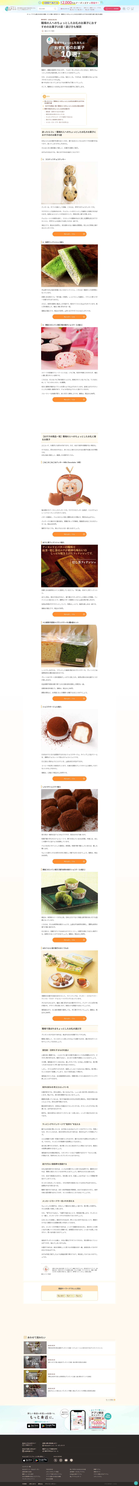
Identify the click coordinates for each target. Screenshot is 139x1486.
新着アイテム (97, 1469)
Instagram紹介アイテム (76, 1474)
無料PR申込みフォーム (51, 1451)
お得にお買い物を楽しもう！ (49, 1443)
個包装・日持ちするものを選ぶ (55, 112)
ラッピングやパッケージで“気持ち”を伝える (59, 117)
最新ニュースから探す (27, 1474)
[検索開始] (55, 9)
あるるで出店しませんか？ (29, 1449)
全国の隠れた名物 (26, 1471)
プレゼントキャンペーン (28, 1479)
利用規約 (24, 1484)
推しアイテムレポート (75, 1476)
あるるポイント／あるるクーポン (30, 1469)
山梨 (71, 7)
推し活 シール (81, 9)
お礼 (79, 1295)
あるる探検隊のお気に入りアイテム (31, 1476)
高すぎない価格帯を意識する (54, 120)
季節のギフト (97, 1471)
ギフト (71, 1295)
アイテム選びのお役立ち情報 (53, 1476)
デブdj (99, 7)
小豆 (74, 7)
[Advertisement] (69, 418)
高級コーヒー (93, 7)
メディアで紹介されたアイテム (54, 1474)
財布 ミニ (86, 7)
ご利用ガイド (28, 1445)
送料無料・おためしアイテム (77, 1471)
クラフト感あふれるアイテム (101, 1474)
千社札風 (92, 9)
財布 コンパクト (79, 7)
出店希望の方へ (29, 1451)
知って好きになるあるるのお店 (78, 1469)
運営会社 (40, 1484)
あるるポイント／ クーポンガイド (55, 1445)
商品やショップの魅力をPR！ (50, 1449)
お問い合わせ (32, 1484)
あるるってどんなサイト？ (29, 1443)
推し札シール (73, 9)
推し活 (87, 9)
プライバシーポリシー (50, 1484)
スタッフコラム (98, 1476)
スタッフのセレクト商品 (52, 1471)
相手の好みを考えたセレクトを (55, 114)
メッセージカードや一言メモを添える (57, 122)
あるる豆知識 (49, 1479)
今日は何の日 (49, 1469)
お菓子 (61, 1295)
